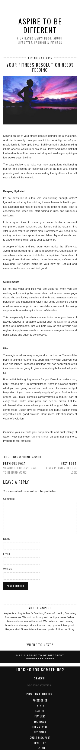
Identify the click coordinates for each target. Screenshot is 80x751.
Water (37, 456)
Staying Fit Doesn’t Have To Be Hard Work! (20, 467)
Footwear (40, 721)
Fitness (14, 456)
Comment (9, 498)
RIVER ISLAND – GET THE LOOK (61, 467)
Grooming (40, 732)
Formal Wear (40, 727)
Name (6, 538)
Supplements (26, 456)
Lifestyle (40, 748)
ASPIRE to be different (40, 25)
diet (6, 456)
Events (40, 705)
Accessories (40, 700)
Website (8, 569)
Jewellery (40, 743)
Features (40, 716)
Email (6, 554)
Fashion (40, 711)
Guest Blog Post (40, 737)
